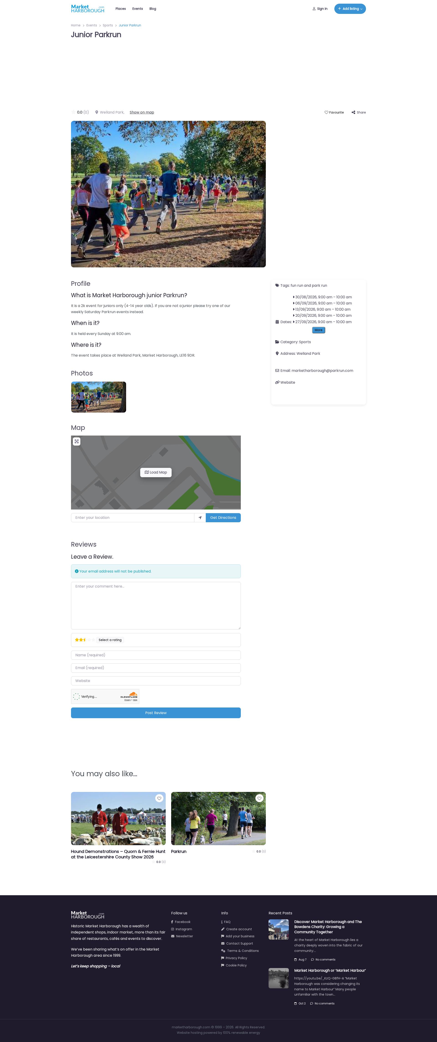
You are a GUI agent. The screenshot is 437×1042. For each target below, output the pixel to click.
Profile (80, 283)
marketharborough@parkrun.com (322, 370)
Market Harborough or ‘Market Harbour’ (330, 970)
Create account (239, 929)
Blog (153, 8)
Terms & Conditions (243, 950)
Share (361, 112)
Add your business (240, 936)
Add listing (351, 8)
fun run (297, 285)
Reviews (84, 544)
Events (137, 8)
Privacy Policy (236, 958)
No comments (325, 959)
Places (121, 8)
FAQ (227, 922)
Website (287, 382)
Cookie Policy (236, 965)
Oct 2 (302, 1003)
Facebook (183, 922)
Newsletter (184, 936)
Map (78, 427)
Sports (108, 25)
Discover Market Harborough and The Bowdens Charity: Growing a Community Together (328, 927)
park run (319, 285)
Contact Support (239, 943)
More (319, 330)
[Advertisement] (218, 75)
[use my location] (200, 517)
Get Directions (223, 517)
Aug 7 (303, 959)
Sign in (322, 8)
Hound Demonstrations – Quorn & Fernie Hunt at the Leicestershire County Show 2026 (118, 854)
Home (76, 25)
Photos (82, 373)
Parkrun (178, 851)
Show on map (142, 112)
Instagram (184, 929)
